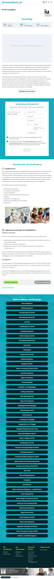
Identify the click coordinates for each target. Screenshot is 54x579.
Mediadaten (18, 552)
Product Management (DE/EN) (27, 517)
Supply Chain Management (27, 401)
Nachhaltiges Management (27, 452)
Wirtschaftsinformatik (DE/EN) (27, 317)
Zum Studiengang (15, 577)
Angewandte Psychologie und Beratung (27, 526)
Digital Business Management (27, 508)
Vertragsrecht (27, 480)
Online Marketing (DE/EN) (27, 396)
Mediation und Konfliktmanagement (27, 536)
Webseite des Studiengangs (42, 282)
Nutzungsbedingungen (30, 141)
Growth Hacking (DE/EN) (27, 494)
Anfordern (27, 150)
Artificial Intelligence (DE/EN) (27, 336)
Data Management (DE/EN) (27, 443)
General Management (27, 303)
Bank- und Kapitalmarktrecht (27, 475)
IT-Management (27, 350)
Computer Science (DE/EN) (27, 354)
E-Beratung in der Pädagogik (27, 419)
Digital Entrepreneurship (27, 512)
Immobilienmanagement (27, 373)
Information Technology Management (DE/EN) (27, 447)
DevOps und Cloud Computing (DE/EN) (27, 503)
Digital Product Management (27, 522)
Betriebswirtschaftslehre (27, 359)
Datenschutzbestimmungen (15, 143)
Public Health (27, 471)
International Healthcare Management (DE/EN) (27, 457)
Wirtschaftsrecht (27, 484)
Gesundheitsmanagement (27, 331)
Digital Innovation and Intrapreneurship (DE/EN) (27, 461)
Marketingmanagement (27, 308)
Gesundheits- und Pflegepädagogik (27, 387)
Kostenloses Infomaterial (5, 577)
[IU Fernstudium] (48, 13)
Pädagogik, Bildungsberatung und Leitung (27, 429)
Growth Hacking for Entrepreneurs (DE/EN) (27, 498)
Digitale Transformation (27, 378)
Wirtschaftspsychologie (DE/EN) (27, 340)
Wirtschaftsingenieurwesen (27, 410)
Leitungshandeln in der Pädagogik (27, 424)
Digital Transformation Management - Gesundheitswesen (27, 489)
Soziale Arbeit (27, 345)
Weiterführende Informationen (27, 91)
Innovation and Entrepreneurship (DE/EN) (27, 466)
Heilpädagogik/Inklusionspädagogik (27, 405)
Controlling (27, 322)
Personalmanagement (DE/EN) (27, 313)
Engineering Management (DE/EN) (27, 433)
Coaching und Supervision (27, 392)
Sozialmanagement (27, 415)
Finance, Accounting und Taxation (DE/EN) (27, 368)
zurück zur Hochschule (8, 287)
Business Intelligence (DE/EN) (27, 438)
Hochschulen (33, 137)
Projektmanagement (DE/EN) (27, 326)
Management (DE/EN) (27, 364)
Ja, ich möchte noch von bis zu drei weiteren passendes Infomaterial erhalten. (25, 138)
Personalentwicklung (27, 382)
